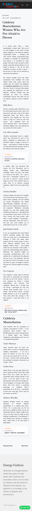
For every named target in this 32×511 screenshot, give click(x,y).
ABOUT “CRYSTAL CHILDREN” (15, 433)
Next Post (25, 446)
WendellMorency (16, 18)
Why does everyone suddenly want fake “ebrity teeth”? (16, 311)
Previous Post (7, 446)
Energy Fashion (13, 465)
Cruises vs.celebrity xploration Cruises (15, 159)
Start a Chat (26, 507)
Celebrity (6, 15)
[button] (22, 5)
